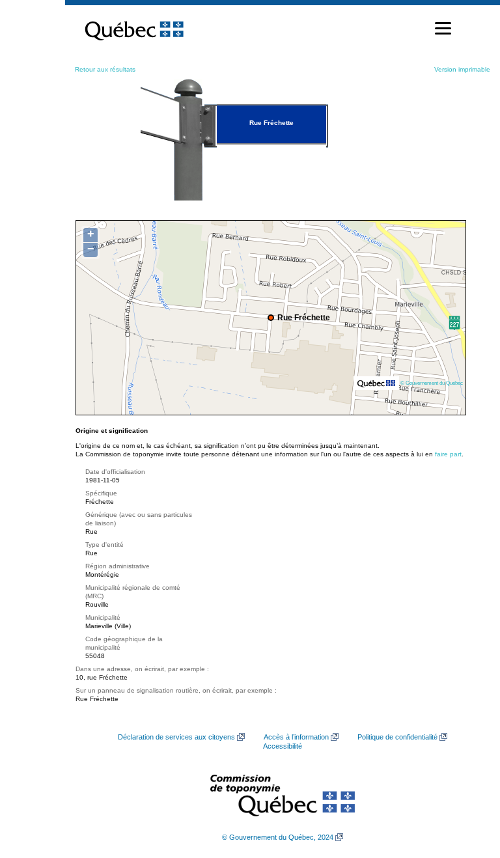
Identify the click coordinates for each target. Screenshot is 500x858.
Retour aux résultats (105, 69)
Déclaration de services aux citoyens (176, 737)
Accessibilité (282, 746)
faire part (448, 454)
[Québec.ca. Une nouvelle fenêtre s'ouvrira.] (134, 28)
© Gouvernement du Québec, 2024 (277, 837)
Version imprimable (462, 69)
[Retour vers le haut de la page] (467, 786)
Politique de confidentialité (397, 737)
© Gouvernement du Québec (431, 383)
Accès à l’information (296, 737)
